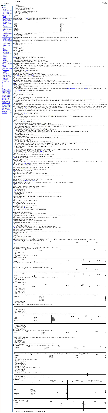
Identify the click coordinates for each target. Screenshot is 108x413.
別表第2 (26, 152)
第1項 (15, 57)
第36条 (23, 164)
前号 (32, 122)
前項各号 (41, 151)
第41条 (16, 190)
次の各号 (27, 70)
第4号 (29, 163)
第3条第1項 (19, 238)
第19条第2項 (34, 180)
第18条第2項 (26, 180)
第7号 (19, 56)
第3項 (29, 180)
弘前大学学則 (24, 195)
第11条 (26, 165)
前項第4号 (15, 56)
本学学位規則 (28, 112)
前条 (27, 18)
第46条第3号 (24, 163)
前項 (17, 19)
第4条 (15, 240)
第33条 (27, 205)
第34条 (20, 164)
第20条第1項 (85, 99)
